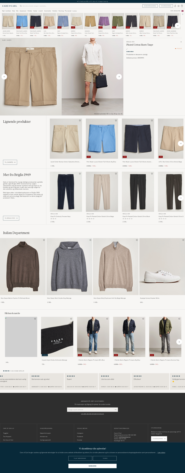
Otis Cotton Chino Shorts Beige (49, 33)
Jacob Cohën (6, 31)
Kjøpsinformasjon (45, 433)
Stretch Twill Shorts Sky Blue (21, 33)
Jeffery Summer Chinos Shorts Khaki (145, 33)
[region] (92, 381)
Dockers (87, 31)
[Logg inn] (175, 6)
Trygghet (5, 433)
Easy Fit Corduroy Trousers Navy (60, 216)
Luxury (74, 11)
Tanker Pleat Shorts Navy (172, 33)
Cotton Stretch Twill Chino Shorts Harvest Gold (89, 33)
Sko (17, 11)
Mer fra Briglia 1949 (17, 175)
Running (61, 11)
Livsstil (40, 11)
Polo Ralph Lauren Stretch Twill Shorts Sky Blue (101, 162)
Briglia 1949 (130, 41)
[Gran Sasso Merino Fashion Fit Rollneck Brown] (23, 296)
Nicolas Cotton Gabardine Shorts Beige (8, 33)
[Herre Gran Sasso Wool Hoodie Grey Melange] (69, 266)
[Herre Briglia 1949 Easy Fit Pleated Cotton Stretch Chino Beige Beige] (102, 192)
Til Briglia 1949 (10, 218)
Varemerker (47, 11)
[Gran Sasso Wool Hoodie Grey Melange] (69, 296)
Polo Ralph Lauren (21, 31)
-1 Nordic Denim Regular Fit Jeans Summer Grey (164, 360)
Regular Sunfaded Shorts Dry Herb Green (117, 33)
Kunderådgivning (150, 6)
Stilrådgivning (166, 6)
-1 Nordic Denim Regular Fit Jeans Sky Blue (127, 360)
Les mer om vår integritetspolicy (92, 413)
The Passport (7, 436)
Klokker (30, 11)
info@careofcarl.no (124, 437)
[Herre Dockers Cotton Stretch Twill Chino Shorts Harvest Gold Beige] (90, 21)
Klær (13, 11)
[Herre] (21, 337)
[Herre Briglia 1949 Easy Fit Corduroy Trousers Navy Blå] (66, 192)
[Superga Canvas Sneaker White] (162, 296)
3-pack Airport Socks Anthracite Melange (54, 360)
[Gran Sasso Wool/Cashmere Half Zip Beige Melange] (116, 296)
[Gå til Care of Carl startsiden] (9, 6)
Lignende (17, 122)
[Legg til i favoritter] (79, 121)
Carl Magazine (175, 11)
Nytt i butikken (6, 11)
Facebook (80, 436)
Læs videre (161, 452)
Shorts (9, 40)
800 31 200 (122, 439)
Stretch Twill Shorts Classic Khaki (157, 33)
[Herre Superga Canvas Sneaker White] (162, 266)
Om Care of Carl (8, 440)
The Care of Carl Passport (92, 1)
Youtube (79, 440)
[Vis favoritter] (178, 6)
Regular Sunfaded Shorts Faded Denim (62, 33)
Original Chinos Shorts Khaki (76, 33)
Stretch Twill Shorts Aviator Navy (34, 33)
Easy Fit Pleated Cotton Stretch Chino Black (136, 216)
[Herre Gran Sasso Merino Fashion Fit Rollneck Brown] (23, 266)
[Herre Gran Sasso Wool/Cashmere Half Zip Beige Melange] (116, 266)
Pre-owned (68, 11)
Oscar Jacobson (171, 31)
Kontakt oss (43, 436)
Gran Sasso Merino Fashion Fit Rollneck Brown (15, 298)
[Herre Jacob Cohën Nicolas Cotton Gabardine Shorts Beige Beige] (8, 21)
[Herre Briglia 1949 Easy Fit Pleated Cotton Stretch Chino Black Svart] (138, 192)
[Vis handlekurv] (181, 6)
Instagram (80, 433)
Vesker (35, 11)
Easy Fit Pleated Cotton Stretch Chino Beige (100, 216)
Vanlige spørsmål (45, 440)
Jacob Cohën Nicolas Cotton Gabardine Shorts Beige (65, 162)
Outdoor (54, 11)
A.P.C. (45, 31)
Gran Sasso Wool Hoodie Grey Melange (59, 298)
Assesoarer (23, 11)
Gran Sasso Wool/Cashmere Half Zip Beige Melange (110, 298)
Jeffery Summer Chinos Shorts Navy (131, 33)
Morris (73, 31)
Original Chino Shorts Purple (103, 33)
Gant (58, 31)
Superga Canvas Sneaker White (149, 298)
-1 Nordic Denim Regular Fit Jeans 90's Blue (91, 360)
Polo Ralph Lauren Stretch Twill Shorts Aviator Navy (137, 162)
